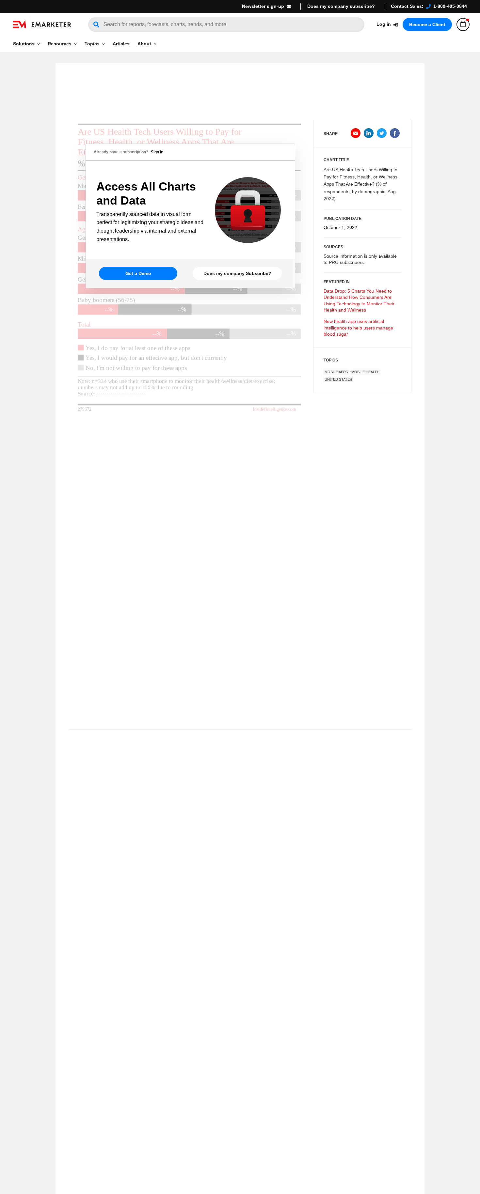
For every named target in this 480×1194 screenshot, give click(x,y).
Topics (92, 43)
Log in (383, 24)
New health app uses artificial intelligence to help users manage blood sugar (358, 328)
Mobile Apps (336, 372)
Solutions (24, 43)
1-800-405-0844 (450, 6)
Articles (121, 43)
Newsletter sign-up (263, 6)
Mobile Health (365, 372)
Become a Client (427, 24)
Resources (60, 43)
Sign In (157, 152)
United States (338, 379)
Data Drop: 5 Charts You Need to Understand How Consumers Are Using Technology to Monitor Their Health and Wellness (359, 300)
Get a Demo (138, 273)
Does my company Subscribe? (237, 273)
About (144, 43)
